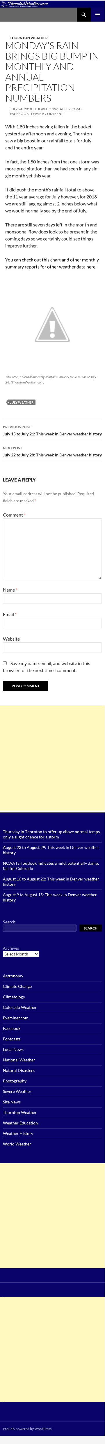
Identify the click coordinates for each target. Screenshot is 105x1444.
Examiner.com (16, 1017)
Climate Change (17, 986)
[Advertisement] (52, 757)
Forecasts (11, 1038)
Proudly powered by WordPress (27, 1428)
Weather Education (20, 1122)
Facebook (11, 1028)
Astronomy (13, 975)
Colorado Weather (20, 1007)
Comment (14, 514)
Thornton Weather (29, 38)
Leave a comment (47, 113)
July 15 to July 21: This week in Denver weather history (52, 430)
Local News (13, 1049)
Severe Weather (17, 1091)
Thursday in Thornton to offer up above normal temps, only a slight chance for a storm (52, 834)
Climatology (14, 996)
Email (10, 614)
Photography (14, 1080)
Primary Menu (98, 15)
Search (9, 921)
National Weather (19, 1059)
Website (11, 638)
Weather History (18, 1133)
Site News (12, 1101)
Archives (11, 948)
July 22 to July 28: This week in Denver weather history (52, 451)
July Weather (21, 402)
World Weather (17, 1143)
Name (10, 589)
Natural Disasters (19, 1070)
